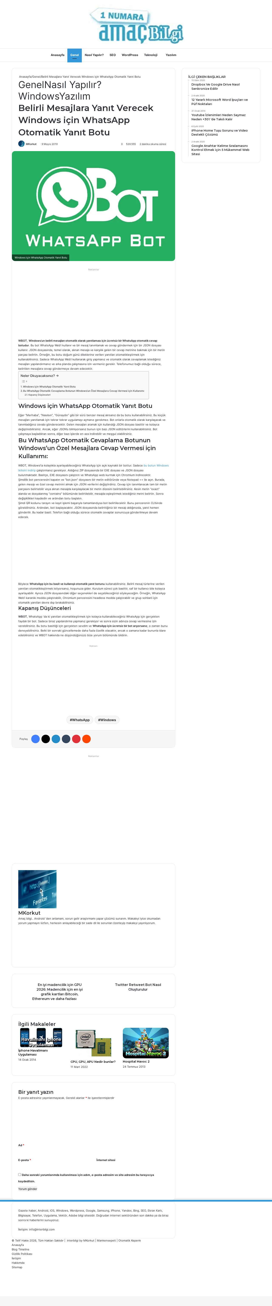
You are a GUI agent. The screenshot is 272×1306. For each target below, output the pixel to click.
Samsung (103, 1210)
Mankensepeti (106, 1240)
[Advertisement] (93, 302)
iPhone (115, 1210)
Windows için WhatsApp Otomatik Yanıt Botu (49, 386)
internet (115, 1215)
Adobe (73, 1215)
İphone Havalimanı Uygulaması (33, 1052)
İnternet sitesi (105, 1160)
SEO (113, 55)
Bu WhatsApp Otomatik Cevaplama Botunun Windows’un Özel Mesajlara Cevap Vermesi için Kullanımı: (83, 390)
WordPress (130, 55)
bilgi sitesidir (86, 1215)
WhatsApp (81, 720)
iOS (52, 1210)
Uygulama (50, 1215)
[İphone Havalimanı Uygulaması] (41, 1046)
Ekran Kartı (155, 1210)
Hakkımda (18, 1262)
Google (90, 1210)
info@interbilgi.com (42, 1229)
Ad (21, 1145)
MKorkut (31, 144)
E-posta (24, 1160)
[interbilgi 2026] (136, 24)
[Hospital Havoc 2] (146, 1057)
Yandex (127, 1210)
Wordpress (77, 1210)
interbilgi (72, 1240)
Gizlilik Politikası (22, 1253)
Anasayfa (57, 55)
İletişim (16, 1258)
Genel (74, 55)
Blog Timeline (20, 1249)
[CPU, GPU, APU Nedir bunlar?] (93, 1057)
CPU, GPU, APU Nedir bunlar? (93, 1062)
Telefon (37, 1215)
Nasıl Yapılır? (94, 55)
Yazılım (171, 55)
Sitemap (17, 1267)
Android (43, 1210)
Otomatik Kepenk (129, 1240)
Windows (38, 96)
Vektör (62, 1215)
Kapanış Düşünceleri (39, 394)
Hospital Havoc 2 (136, 1061)
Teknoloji (150, 55)
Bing (136, 1210)
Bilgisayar (24, 1215)
